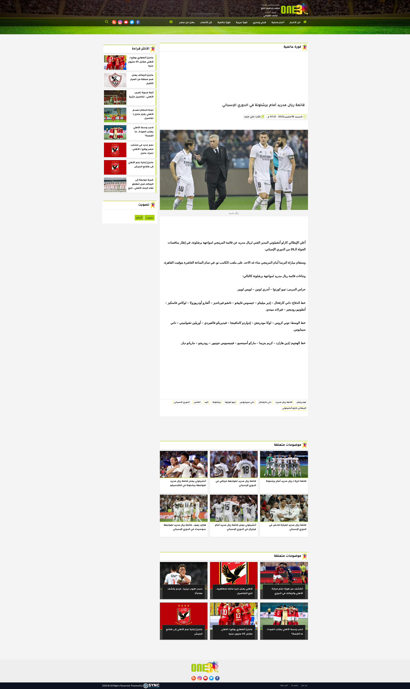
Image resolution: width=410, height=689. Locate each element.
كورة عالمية (223, 22)
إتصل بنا (294, 686)
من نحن (304, 686)
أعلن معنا (284, 686)
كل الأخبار (295, 22)
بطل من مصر (187, 22)
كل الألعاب (206, 22)
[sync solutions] (151, 685)
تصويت (149, 217)
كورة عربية (241, 22)
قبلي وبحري (259, 22)
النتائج (139, 217)
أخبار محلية (277, 22)
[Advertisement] (234, 82)
